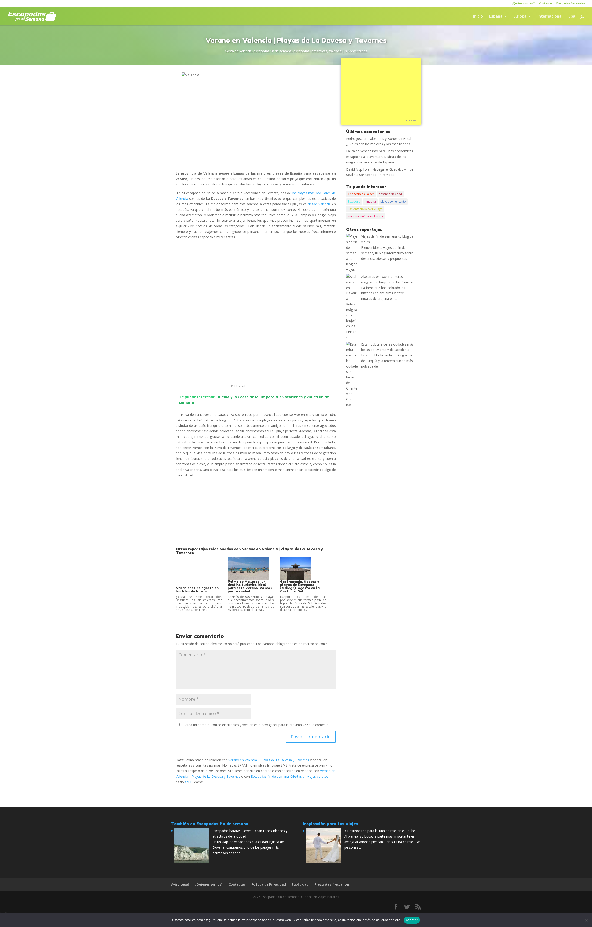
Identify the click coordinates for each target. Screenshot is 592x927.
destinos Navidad (390, 194)
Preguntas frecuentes (570, 3)
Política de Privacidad (268, 884)
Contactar (545, 3)
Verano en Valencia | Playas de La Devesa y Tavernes (268, 760)
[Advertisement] (210, 314)
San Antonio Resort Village (365, 209)
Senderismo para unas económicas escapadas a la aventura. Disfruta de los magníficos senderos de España (379, 156)
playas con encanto (393, 201)
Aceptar (412, 920)
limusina (370, 201)
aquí (188, 782)
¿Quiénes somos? (523, 3)
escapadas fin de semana (272, 51)
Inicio (478, 17)
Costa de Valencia (238, 51)
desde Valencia (319, 204)
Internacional (549, 17)
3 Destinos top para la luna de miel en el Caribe (379, 831)
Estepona (354, 201)
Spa (571, 17)
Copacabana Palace (361, 194)
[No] (586, 920)
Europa (520, 17)
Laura (350, 151)
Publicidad (238, 386)
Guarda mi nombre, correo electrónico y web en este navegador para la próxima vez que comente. (255, 725)
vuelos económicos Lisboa (365, 216)
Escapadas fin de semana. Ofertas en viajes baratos (289, 776)
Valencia (335, 51)
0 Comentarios (356, 51)
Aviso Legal (180, 884)
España (496, 17)
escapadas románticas (310, 51)
